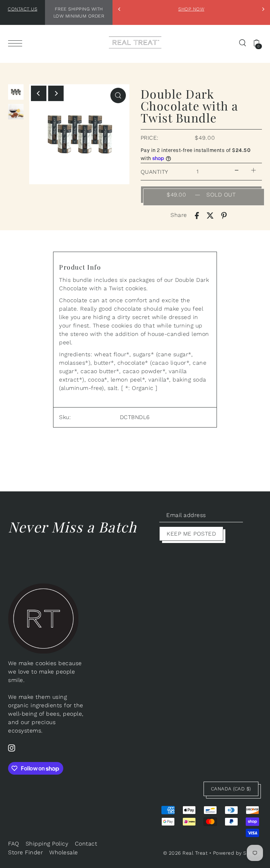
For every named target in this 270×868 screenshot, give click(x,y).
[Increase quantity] (253, 170)
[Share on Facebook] (196, 215)
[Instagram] (11, 747)
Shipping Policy (47, 843)
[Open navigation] (17, 42)
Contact (86, 843)
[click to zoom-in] (118, 95)
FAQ (13, 843)
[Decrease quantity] (236, 170)
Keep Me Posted (191, 533)
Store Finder (25, 852)
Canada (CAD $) (231, 788)
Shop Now (191, 9)
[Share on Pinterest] (223, 215)
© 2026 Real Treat (185, 853)
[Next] (263, 9)
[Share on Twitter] (210, 215)
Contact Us (22, 9)
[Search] (242, 42)
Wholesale (63, 852)
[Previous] (119, 9)
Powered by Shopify (237, 853)
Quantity (154, 171)
